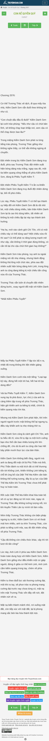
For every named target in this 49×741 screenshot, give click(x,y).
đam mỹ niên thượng (34, 692)
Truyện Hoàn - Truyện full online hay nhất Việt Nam (13, 3)
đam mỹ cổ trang (39, 684)
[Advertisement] (24, 59)
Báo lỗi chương (25, 713)
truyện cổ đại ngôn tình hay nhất (18, 684)
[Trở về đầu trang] (25, 739)
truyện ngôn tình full (17, 688)
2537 (25, 17)
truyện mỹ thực (36, 700)
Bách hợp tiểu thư (16, 696)
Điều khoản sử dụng (21, 725)
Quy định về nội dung (35, 725)
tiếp (34, 25)
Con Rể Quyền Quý (24, 13)
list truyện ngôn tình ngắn (18, 700)
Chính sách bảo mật (8, 725)
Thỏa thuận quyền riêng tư (10, 728)
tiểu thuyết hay (31, 696)
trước (15, 25)
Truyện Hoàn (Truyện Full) (14, 719)
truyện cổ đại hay (34, 688)
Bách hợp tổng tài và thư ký (14, 692)
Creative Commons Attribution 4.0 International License (22, 736)
